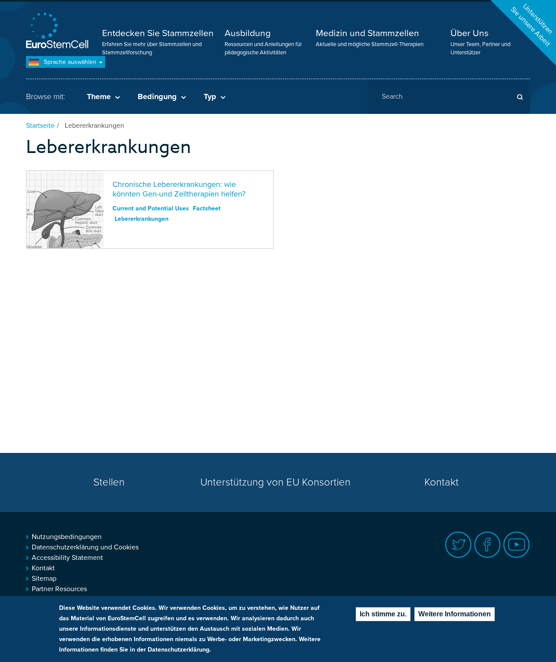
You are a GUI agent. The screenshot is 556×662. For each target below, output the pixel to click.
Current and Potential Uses (151, 208)
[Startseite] (58, 31)
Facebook (487, 545)
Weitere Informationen (454, 614)
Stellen (109, 482)
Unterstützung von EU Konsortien (275, 482)
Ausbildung (248, 33)
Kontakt (441, 482)
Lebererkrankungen (142, 219)
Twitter (458, 545)
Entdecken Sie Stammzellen (158, 33)
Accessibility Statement (67, 557)
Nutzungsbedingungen (67, 536)
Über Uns (469, 33)
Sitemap (44, 578)
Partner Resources (59, 589)
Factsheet (207, 208)
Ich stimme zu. (383, 614)
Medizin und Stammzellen (367, 33)
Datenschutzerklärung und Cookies (85, 547)
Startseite (40, 125)
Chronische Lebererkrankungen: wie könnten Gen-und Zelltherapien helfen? (179, 189)
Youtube (516, 545)
